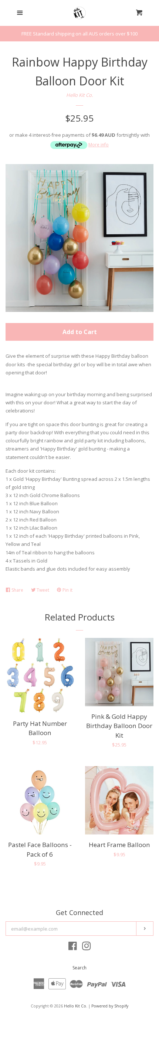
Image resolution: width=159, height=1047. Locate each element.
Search (79, 968)
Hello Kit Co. (79, 95)
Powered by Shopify (109, 1006)
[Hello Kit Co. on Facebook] (72, 947)
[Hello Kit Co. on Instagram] (86, 947)
